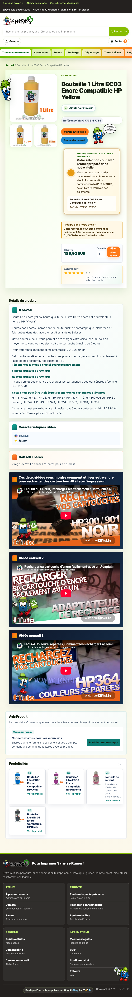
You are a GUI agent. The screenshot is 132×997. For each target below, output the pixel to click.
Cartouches (41, 52)
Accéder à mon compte (103, 742)
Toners (58, 52)
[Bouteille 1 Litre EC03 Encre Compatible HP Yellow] (21, 135)
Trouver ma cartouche (15, 52)
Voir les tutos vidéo (75, 131)
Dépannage (92, 52)
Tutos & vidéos (113, 52)
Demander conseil (74, 140)
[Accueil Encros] (66, 20)
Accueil (9, 65)
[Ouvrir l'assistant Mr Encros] (104, 131)
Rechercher (121, 31)
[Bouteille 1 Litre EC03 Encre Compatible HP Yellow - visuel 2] (45, 135)
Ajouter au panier (113, 252)
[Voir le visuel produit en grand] (33, 98)
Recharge (73, 52)
